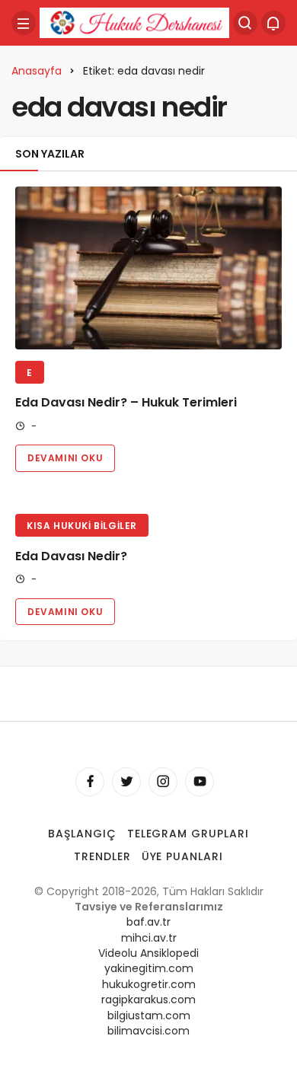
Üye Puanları (183, 856)
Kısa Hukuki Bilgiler (82, 525)
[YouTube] (199, 781)
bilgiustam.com (148, 1015)
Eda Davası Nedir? (71, 556)
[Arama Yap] (245, 23)
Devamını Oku (65, 457)
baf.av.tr (148, 921)
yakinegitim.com (148, 968)
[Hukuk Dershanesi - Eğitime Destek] (134, 22)
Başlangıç (82, 833)
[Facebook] (89, 781)
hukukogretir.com (149, 984)
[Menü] (23, 23)
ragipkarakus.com (148, 999)
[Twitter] (126, 781)
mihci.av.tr (149, 937)
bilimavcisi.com (148, 1030)
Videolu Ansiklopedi (148, 953)
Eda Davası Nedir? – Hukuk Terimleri (126, 403)
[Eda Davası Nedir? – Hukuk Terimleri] (148, 268)
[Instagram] (162, 781)
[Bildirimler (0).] (273, 23)
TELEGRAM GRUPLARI (188, 833)
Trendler (102, 856)
